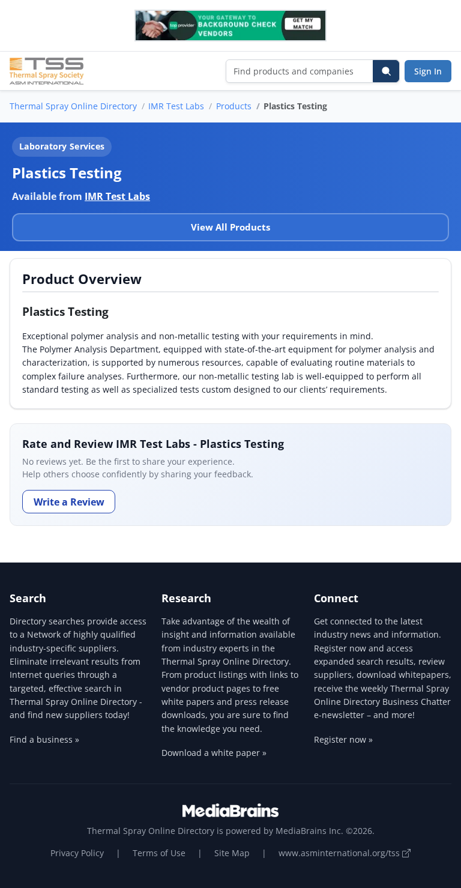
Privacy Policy (77, 853)
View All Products (230, 227)
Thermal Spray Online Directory (73, 106)
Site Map (232, 853)
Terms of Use (159, 853)
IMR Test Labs (176, 106)
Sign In (428, 71)
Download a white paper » (214, 752)
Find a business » (44, 739)
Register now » (343, 739)
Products (234, 106)
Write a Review (69, 502)
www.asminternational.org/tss (340, 853)
